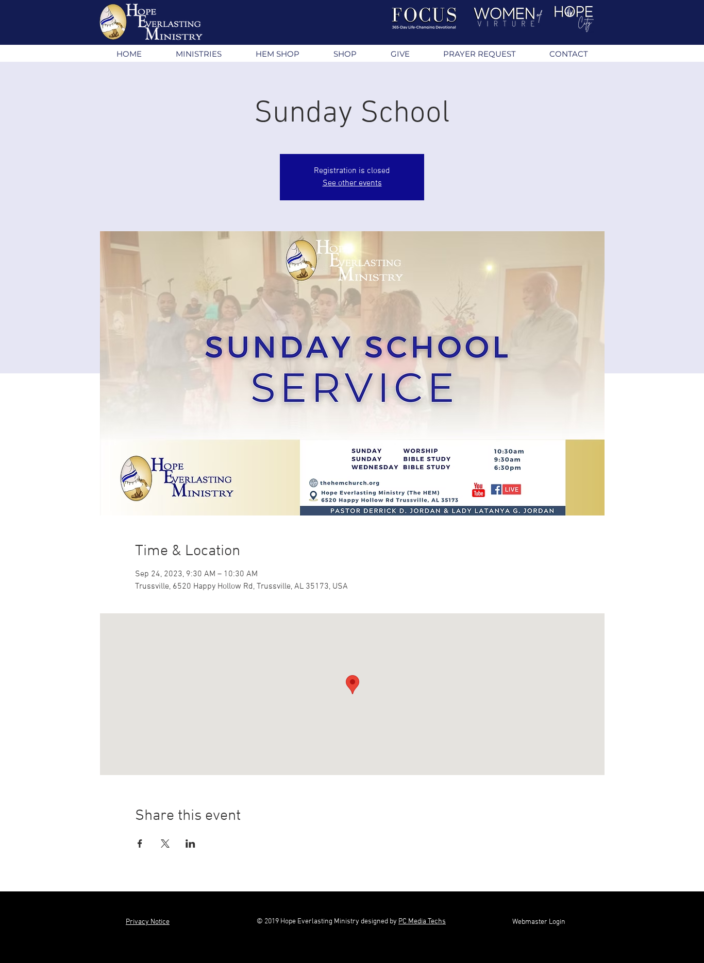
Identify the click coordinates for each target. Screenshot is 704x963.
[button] (198, 54)
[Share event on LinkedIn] (190, 843)
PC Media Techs (422, 921)
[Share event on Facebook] (140, 843)
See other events (352, 183)
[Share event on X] (165, 843)
